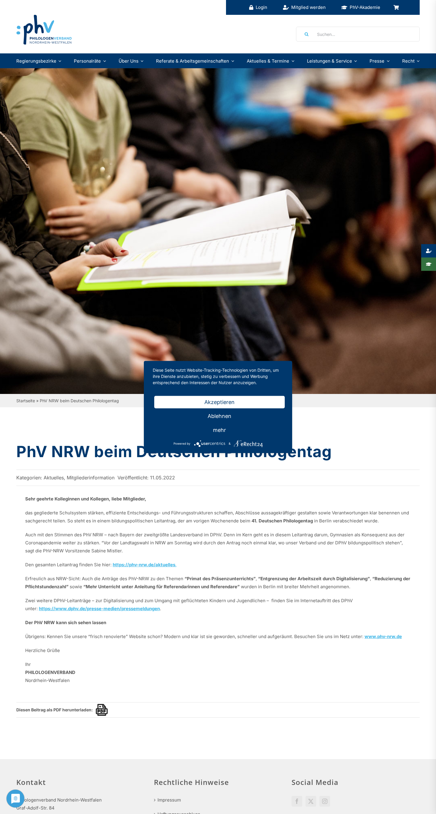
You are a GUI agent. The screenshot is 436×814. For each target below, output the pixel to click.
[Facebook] (297, 801)
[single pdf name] (100, 710)
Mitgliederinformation (90, 478)
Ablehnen (219, 416)
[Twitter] (310, 801)
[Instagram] (324, 801)
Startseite (25, 400)
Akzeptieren (219, 402)
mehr (219, 430)
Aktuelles (54, 478)
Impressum (169, 800)
